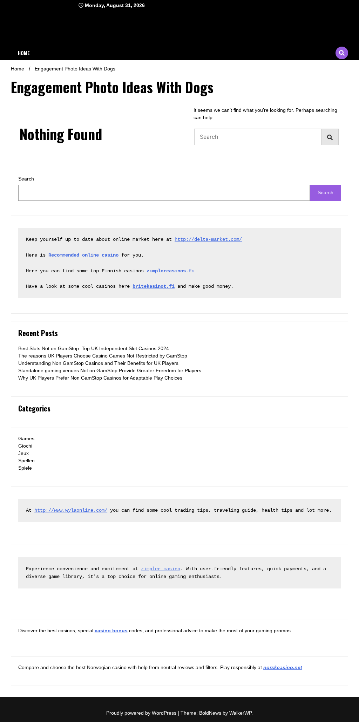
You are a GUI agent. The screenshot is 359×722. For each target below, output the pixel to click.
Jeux (23, 453)
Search (26, 179)
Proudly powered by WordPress (142, 713)
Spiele (25, 468)
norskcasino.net (282, 667)
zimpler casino (160, 569)
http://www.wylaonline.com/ (70, 510)
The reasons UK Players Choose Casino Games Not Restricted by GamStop (102, 356)
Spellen (26, 460)
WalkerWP (240, 713)
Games (26, 438)
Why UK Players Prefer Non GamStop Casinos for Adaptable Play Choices (100, 378)
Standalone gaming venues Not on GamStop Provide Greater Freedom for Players (109, 370)
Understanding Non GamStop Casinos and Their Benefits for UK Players (98, 363)
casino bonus (111, 630)
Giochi (25, 446)
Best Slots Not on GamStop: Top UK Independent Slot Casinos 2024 (93, 348)
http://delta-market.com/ (208, 239)
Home (24, 52)
